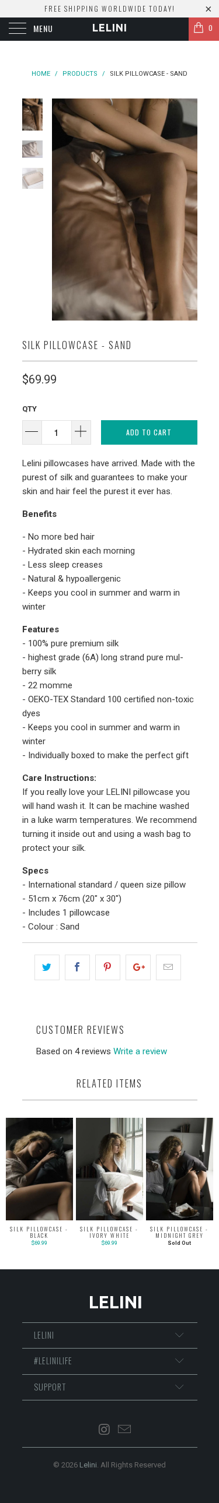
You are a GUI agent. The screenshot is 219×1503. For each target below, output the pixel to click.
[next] (186, 209)
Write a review (140, 1051)
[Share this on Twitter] (47, 967)
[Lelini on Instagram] (104, 1430)
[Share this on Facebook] (77, 967)
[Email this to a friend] (168, 967)
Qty (29, 408)
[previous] (63, 209)
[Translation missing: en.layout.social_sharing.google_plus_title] (138, 967)
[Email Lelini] (125, 1430)
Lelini (109, 27)
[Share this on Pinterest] (107, 967)
